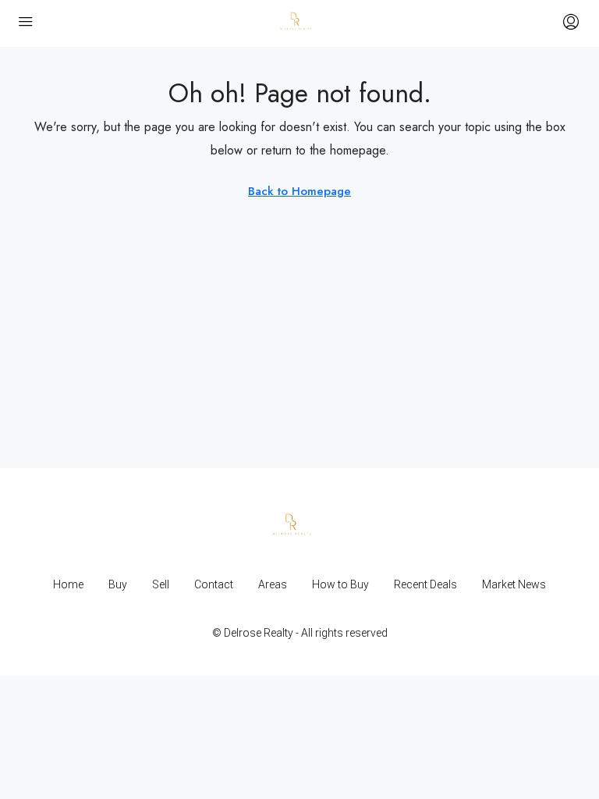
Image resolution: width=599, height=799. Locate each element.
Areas (272, 584)
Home (68, 584)
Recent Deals (425, 584)
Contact (213, 584)
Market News (514, 584)
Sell (160, 584)
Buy (117, 584)
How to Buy (340, 584)
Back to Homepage (299, 191)
